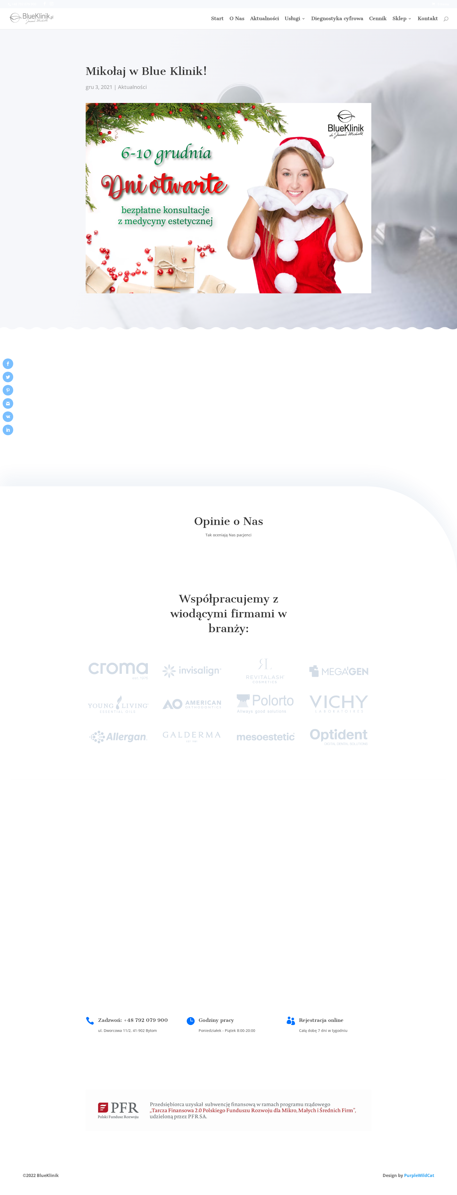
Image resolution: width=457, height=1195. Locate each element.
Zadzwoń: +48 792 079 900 (133, 1020)
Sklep (399, 19)
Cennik (378, 19)
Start (217, 19)
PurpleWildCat (419, 1175)
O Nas (237, 19)
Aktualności (264, 19)
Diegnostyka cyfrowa (337, 19)
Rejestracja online (321, 1020)
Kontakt (428, 19)
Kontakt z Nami (259, 844)
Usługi (292, 19)
